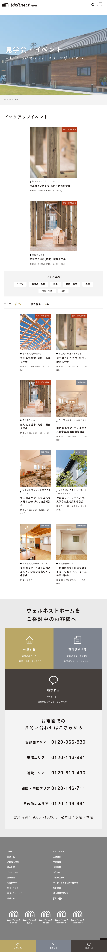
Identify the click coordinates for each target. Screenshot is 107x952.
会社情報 (57, 867)
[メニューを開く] (100, 3)
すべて (20, 284)
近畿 (87, 284)
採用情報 (57, 888)
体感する (11, 899)
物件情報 (57, 862)
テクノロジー (12, 873)
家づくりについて (14, 893)
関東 (55, 284)
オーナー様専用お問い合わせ (65, 883)
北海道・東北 (38, 284)
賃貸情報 (57, 857)
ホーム (10, 852)
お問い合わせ (59, 878)
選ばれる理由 (13, 862)
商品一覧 (11, 857)
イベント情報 (13, 100)
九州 (63, 291)
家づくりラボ (12, 888)
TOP (5, 100)
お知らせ (57, 873)
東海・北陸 (71, 284)
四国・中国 (47, 291)
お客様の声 (12, 883)
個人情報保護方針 (61, 893)
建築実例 (11, 878)
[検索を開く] (93, 4)
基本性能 (11, 867)
